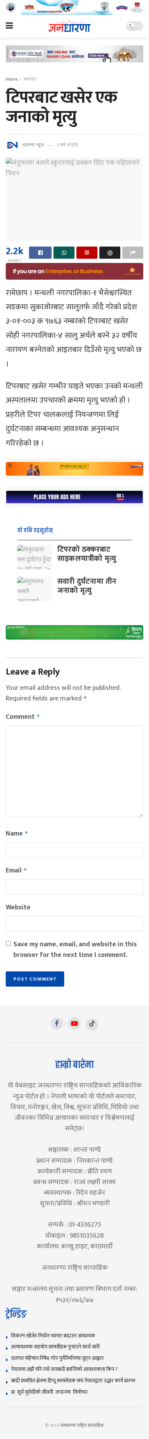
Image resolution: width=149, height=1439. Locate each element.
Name (17, 833)
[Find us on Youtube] (74, 1023)
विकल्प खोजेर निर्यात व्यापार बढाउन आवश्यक (53, 1335)
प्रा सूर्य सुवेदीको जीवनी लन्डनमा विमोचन (50, 1392)
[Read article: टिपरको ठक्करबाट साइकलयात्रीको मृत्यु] (34, 557)
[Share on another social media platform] (132, 253)
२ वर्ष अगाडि (67, 145)
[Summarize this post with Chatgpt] (109, 253)
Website (18, 907)
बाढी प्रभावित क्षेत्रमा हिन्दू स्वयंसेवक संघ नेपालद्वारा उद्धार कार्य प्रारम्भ (73, 1380)
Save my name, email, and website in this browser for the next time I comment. (75, 949)
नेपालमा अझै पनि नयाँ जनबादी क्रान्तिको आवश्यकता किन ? (64, 1369)
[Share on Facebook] (40, 253)
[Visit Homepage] (70, 26)
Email (16, 870)
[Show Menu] (9, 26)
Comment (23, 717)
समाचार (30, 79)
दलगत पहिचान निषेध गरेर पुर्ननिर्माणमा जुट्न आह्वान (57, 1358)
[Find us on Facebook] (57, 1023)
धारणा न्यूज (33, 145)
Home (12, 79)
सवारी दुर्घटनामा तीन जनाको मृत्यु (86, 586)
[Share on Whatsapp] (63, 253)
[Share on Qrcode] (86, 253)
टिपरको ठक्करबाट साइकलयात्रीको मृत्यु (86, 554)
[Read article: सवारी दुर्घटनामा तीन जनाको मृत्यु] (34, 589)
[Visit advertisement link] (74, 7)
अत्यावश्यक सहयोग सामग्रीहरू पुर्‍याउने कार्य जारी (55, 1346)
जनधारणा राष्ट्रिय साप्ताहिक (82, 1425)
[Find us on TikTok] (92, 1025)
